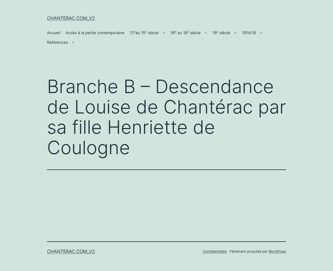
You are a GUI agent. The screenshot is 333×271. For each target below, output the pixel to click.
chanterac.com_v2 (71, 18)
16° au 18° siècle (186, 32)
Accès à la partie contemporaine (95, 32)
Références (57, 42)
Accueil (54, 32)
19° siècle (221, 32)
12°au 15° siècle (144, 32)
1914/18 (249, 32)
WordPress (277, 251)
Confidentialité (215, 251)
